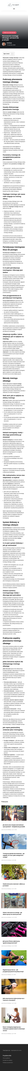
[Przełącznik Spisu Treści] (11, 54)
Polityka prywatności (8, 1062)
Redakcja (9, 829)
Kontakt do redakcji (7, 1060)
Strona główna (6, 1058)
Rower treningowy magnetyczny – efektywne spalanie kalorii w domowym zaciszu (14, 1028)
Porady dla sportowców (9, 32)
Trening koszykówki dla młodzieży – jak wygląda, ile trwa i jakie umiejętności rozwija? (13, 855)
